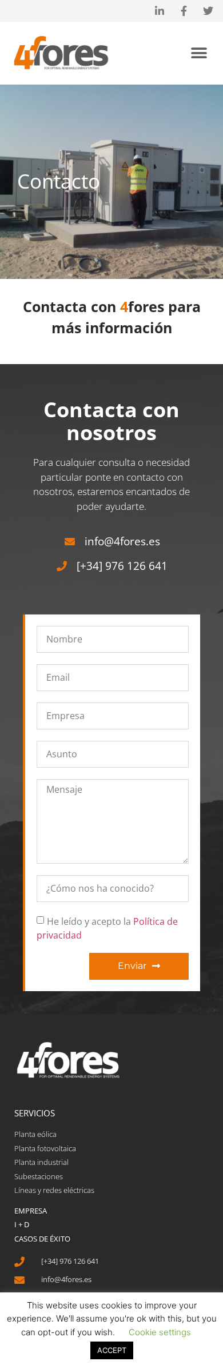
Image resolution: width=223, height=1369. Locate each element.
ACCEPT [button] (111, 1350)
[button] (199, 53)
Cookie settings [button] (160, 1332)
